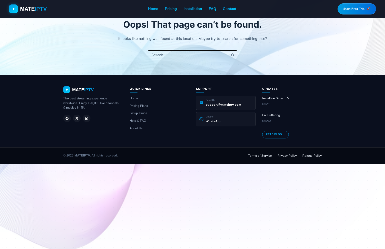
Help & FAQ (138, 120)
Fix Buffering (271, 115)
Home (153, 9)
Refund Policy (312, 155)
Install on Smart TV (275, 98)
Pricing (171, 9)
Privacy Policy (287, 155)
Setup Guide (138, 113)
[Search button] (232, 55)
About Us (136, 128)
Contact (229, 9)
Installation (193, 9)
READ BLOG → (275, 134)
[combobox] (188, 54)
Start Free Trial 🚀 (356, 8)
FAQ (212, 9)
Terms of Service (260, 155)
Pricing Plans (139, 105)
